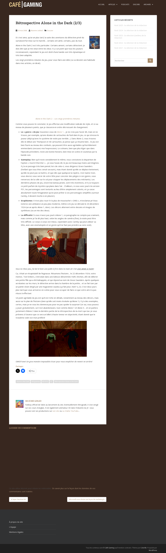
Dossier (50, 30)
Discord (136, 4)
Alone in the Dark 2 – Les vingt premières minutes (58, 118)
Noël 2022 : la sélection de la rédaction (130, 43)
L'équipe (12, 527)
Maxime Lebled (37, 30)
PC (51, 381)
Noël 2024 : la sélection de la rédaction (130, 30)
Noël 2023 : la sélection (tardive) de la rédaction (130, 36)
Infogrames (36, 381)
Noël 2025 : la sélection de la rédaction (130, 25)
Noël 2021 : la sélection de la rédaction (130, 48)
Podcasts (125, 4)
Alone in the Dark (23, 381)
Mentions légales (16, 532)
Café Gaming (109, 548)
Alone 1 (60, 132)
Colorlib (144, 548)
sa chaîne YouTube (70, 411)
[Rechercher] (150, 60)
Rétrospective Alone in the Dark (66, 381)
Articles (111, 4)
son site (56, 411)
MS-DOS (45, 381)
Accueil (101, 4)
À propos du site (16, 522)
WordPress (153, 550)
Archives (147, 4)
